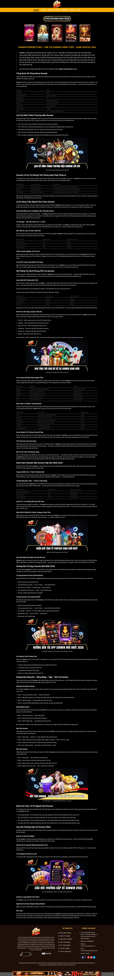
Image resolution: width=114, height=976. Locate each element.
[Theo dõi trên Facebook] (83, 957)
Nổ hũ (57, 10)
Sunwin (36, 10)
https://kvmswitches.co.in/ (68, 69)
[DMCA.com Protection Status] (46, 953)
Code (79, 10)
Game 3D (65, 10)
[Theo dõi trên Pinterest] (88, 957)
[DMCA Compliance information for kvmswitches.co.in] (26, 954)
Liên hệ (72, 10)
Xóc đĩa (50, 10)
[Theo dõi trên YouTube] (91, 957)
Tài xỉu (43, 10)
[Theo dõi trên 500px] (94, 957)
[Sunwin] (57, 4)
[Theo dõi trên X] (85, 957)
